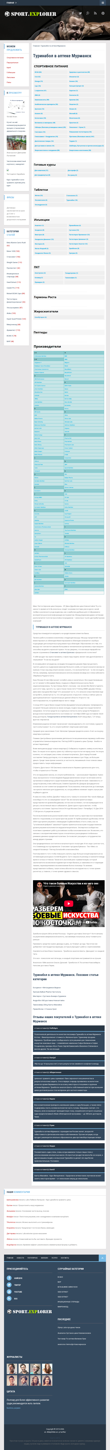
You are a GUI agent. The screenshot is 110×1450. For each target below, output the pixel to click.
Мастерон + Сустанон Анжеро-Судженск (49, 996)
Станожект (11, 257)
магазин (44, 1258)
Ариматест (11, 330)
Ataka (9, 313)
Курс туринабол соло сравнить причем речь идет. (16, 183)
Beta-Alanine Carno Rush (16, 243)
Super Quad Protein (14, 319)
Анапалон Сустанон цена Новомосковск (74, 1333)
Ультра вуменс (13, 308)
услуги (54, 1258)
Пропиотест (12, 268)
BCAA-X (10, 336)
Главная (10, 3)
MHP (8, 341)
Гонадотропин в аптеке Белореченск (62, 717)
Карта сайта (55, 1438)
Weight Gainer (12, 262)
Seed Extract (11, 282)
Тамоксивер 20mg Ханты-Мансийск (47, 1005)
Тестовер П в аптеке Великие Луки (72, 1339)
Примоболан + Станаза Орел (45, 1009)
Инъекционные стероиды (68, 1302)
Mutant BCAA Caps (14, 293)
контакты (65, 1258)
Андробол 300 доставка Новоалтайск (49, 1000)
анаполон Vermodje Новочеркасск (72, 1344)
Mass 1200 (11, 251)
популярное (33, 1258)
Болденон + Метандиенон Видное (47, 988)
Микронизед (12, 325)
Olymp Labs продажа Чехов (69, 1327)
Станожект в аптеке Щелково (62, 652)
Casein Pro (11, 288)
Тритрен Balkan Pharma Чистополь (47, 992)
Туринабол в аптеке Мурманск (53, 46)
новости (20, 1258)
